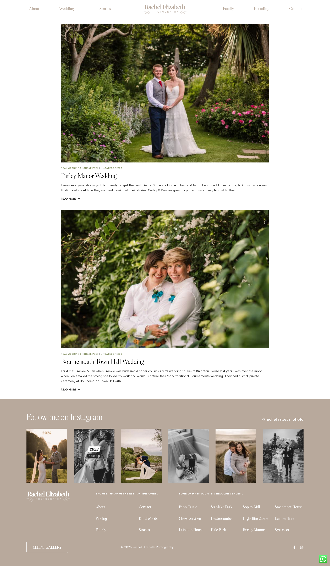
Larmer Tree (284, 518)
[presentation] (165, 93)
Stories (105, 8)
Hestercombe (221, 518)
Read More (70, 198)
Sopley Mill (251, 506)
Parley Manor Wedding (89, 176)
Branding (261, 8)
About (34, 8)
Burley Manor (254, 529)
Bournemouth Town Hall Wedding (102, 361)
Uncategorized (111, 168)
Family (228, 8)
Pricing (101, 518)
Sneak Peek (91, 168)
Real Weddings (71, 168)
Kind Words (148, 518)
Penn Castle (188, 506)
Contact (296, 8)
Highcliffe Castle (255, 518)
